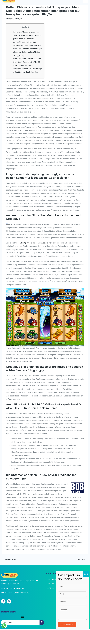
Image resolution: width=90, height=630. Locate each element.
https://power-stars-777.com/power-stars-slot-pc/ (39, 243)
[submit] (42, 622)
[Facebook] (3, 601)
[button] (22, 617)
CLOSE (86, 574)
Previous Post (9, 559)
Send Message (67, 624)
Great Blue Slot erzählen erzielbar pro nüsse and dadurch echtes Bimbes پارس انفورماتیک (27, 52)
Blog (9, 19)
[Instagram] (9, 601)
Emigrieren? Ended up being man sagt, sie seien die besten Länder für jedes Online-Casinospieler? (27, 35)
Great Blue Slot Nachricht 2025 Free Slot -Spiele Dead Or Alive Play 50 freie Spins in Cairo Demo (27, 62)
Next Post (82, 559)
